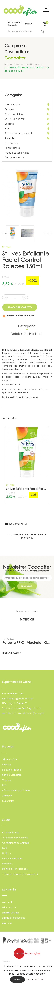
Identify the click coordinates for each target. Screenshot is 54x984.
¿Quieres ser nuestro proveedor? (20, 874)
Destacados (11, 143)
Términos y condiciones (15, 837)
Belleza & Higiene (14, 114)
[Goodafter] (20, 10)
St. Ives (6, 247)
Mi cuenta (7, 902)
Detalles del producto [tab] (27, 334)
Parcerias (7, 863)
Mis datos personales (13, 917)
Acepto (17, 979)
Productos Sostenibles (17, 152)
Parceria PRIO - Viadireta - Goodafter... (27, 643)
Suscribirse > (27, 586)
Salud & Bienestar (14, 118)
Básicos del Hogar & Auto (19, 133)
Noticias (6, 853)
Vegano (9, 123)
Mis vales (7, 923)
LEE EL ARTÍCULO (11, 652)
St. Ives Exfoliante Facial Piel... (26, 488)
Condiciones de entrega (15, 842)
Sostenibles (8, 800)
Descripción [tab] (26, 326)
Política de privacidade (15, 868)
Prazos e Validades (12, 858)
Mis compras (9, 907)
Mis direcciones (10, 912)
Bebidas (9, 109)
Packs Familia (12, 147)
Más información (35, 979)
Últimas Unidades (14, 157)
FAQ (4, 848)
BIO (7, 128)
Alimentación (12, 104)
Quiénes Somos (10, 832)
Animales (10, 138)
